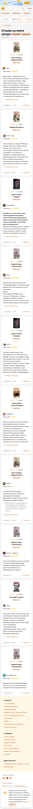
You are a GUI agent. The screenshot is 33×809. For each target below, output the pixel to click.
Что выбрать (5, 13)
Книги (6, 19)
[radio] (11, 71)
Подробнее (26, 801)
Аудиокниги (17, 19)
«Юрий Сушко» (21, 34)
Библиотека (16, 13)
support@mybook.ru (20, 786)
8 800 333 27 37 (7, 786)
